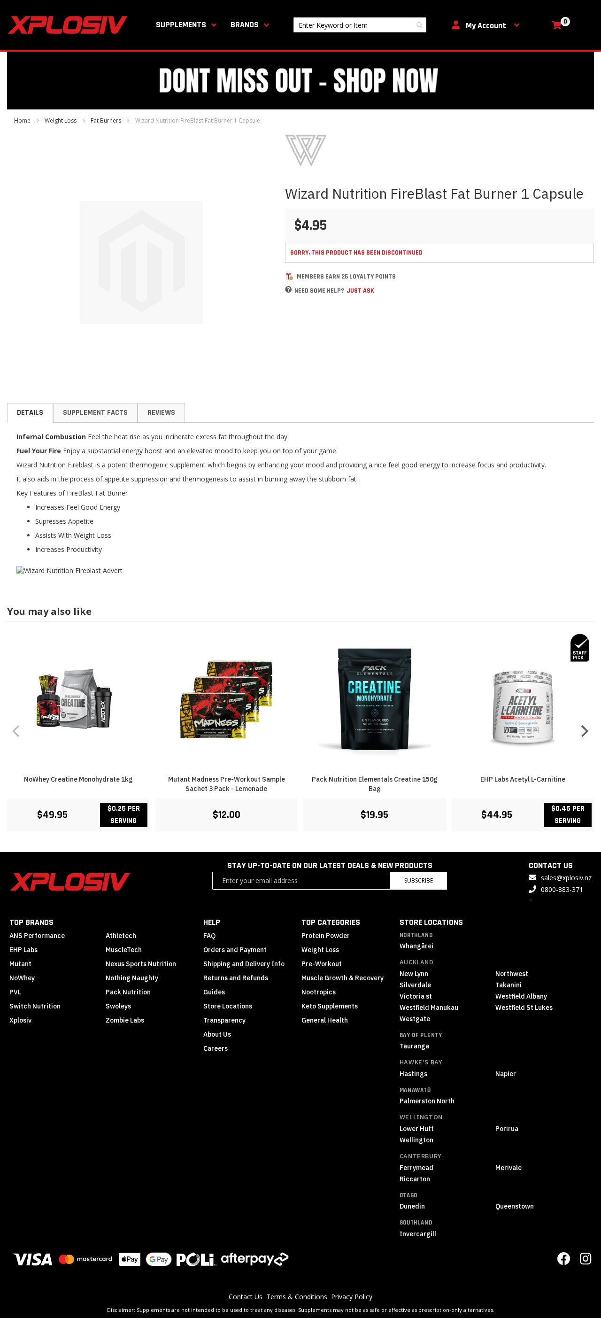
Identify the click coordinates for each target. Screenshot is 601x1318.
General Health (324, 1020)
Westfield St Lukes (524, 1007)
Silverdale (415, 985)
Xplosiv (20, 1020)
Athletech (121, 935)
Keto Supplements (329, 1006)
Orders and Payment (235, 950)
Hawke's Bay (421, 1062)
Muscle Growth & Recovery (342, 978)
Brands (245, 24)
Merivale (508, 1167)
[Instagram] (586, 1260)
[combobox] (359, 24)
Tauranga (414, 1046)
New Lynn (414, 973)
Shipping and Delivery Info (244, 964)
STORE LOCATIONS (431, 922)
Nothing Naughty (132, 978)
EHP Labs (23, 950)
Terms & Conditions (296, 1296)
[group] (300, 731)
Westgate (415, 1019)
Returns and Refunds (235, 978)
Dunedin (412, 1206)
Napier (505, 1074)
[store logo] (69, 25)
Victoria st (416, 996)
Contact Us (245, 1296)
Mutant (20, 964)
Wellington (421, 1117)
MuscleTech (124, 950)
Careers (215, 1048)
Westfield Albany (521, 996)
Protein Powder (325, 935)
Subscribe (418, 880)
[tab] (30, 413)
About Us (217, 1034)
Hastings (413, 1074)
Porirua (506, 1128)
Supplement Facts (95, 413)
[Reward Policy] (289, 276)
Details (30, 413)
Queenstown (514, 1206)
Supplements (181, 24)
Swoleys (118, 1006)
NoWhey (22, 978)
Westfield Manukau (429, 1007)
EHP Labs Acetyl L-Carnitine (522, 779)
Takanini (508, 985)
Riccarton (415, 1179)
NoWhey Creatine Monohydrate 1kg (78, 779)
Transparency (224, 1020)
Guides (214, 992)
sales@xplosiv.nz (566, 877)
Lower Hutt (417, 1128)
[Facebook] (563, 1260)
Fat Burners (106, 120)
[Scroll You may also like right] (584, 730)
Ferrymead (416, 1167)
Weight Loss (61, 120)
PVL (15, 992)
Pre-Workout (321, 964)
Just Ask (360, 291)
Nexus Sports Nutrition (141, 964)
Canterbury (421, 1156)
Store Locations (227, 1006)
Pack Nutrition (128, 992)
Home (22, 120)
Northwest (511, 973)
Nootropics (318, 992)
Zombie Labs (125, 1020)
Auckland (417, 962)
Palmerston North (427, 1101)
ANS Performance (37, 935)
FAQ (209, 935)
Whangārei (416, 946)
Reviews (161, 413)
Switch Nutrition (35, 1006)
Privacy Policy (351, 1296)
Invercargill (418, 1234)
